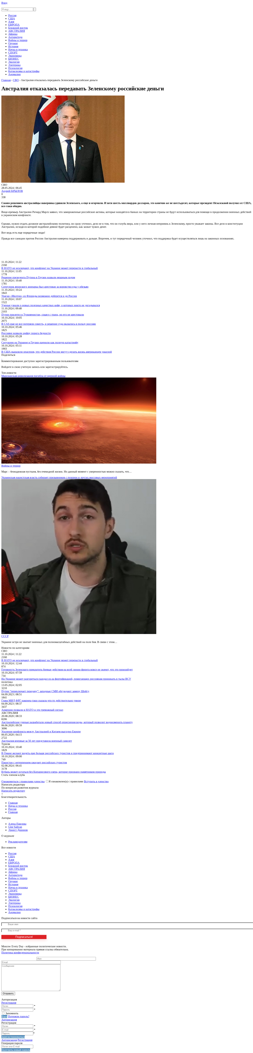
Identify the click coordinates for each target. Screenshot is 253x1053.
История (13, 46)
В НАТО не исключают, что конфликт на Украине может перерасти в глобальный (49, 268)
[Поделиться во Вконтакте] (1, 358)
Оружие (13, 43)
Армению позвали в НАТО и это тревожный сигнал (32, 709)
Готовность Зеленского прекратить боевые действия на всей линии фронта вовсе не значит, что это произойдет (67, 669)
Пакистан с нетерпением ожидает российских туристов (34, 762)
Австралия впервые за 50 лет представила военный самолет (36, 740)
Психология (15, 68)
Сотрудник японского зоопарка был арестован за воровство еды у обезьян (44, 286)
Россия (12, 15)
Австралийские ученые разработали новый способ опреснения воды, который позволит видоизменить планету (67, 722)
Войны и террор (17, 40)
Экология (13, 61)
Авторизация (9, 1019)
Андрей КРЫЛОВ (12, 191)
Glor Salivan (15, 826)
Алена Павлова (17, 823)
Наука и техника (18, 49)
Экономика (15, 55)
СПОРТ (13, 52)
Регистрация (8, 1002)
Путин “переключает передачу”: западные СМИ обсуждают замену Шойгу (45, 691)
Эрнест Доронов (18, 830)
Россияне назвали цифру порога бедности (26, 333)
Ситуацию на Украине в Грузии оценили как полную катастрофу (39, 342)
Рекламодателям (17, 841)
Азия (11, 21)
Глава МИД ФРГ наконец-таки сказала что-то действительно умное (41, 700)
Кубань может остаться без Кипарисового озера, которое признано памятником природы (53, 771)
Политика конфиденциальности (20, 952)
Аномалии (14, 74)
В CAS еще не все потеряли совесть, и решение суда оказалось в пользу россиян (48, 323)
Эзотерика (14, 65)
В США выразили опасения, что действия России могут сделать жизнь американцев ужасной (56, 351)
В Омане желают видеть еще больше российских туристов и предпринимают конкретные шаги (57, 753)
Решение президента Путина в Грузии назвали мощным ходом (38, 277)
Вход (4, 2)
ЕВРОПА (14, 24)
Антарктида (15, 37)
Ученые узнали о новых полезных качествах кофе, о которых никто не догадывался (50, 305)
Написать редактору (13, 790)
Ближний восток (18, 27)
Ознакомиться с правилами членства (23, 781)
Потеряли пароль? (18, 1016)
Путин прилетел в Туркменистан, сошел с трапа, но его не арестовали (42, 314)
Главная (13, 802)
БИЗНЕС (13, 58)
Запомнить (12, 1013)
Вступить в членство (96, 781)
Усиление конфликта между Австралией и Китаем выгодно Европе (41, 731)
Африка (12, 34)
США (11, 18)
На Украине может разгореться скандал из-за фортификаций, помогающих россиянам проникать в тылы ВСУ (66, 678)
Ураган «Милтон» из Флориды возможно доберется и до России (39, 296)
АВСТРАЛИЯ (16, 30)
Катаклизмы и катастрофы (23, 71)
